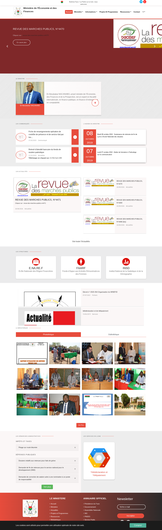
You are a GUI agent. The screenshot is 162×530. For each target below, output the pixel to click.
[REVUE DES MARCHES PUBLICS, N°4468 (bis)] (99, 220)
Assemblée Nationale (92, 510)
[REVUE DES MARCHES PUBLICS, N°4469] (99, 201)
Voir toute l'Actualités (81, 241)
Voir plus (47, 487)
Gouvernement (90, 507)
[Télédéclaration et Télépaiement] (99, 457)
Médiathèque (56, 520)
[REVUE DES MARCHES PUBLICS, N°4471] (47, 187)
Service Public (90, 520)
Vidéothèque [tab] (113, 334)
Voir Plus (81, 425)
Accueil (53, 504)
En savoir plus (22, 42)
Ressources (55, 516)
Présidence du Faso (92, 504)
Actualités (54, 510)
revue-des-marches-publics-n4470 (36, 35)
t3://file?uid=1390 (56, 158)
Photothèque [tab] (48, 334)
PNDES (87, 516)
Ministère (54, 507)
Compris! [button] (138, 525)
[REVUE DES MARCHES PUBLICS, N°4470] (99, 182)
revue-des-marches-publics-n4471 (34, 203)
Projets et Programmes (59, 513)
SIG (86, 513)
